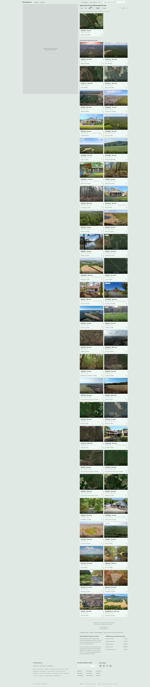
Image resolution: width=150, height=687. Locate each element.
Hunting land (58, 671)
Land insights (80, 675)
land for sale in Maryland (93, 652)
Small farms (66, 673)
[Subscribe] (95, 665)
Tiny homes (35, 675)
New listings (104, 683)
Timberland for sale (84, 632)
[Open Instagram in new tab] (103, 665)
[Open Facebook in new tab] (100, 665)
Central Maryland (98, 632)
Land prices (98, 671)
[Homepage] (26, 2)
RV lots (61, 673)
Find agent (42, 2)
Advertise (79, 671)
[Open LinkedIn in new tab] (110, 665)
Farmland (67, 669)
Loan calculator (89, 675)
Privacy (115, 683)
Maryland (91, 632)
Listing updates (103, 628)
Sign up (95, 2)
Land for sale (36, 665)
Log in (91, 2)
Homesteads (35, 671)
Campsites (47, 669)
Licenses (108, 683)
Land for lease (42, 665)
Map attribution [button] (44, 683)
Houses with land (51, 671)
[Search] (126, 2)
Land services (89, 673)
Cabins (42, 669)
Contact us (98, 675)
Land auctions (50, 665)
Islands (63, 671)
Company (98, 673)
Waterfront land (57, 675)
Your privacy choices (86, 683)
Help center (79, 673)
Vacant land (41, 675)
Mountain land (43, 673)
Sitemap (99, 683)
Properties (36, 2)
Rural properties (55, 673)
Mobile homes (36, 673)
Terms (112, 683)
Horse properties (42, 671)
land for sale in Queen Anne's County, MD (92, 11)
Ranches (49, 673)
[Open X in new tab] (107, 665)
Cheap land (52, 669)
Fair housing (93, 683)
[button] (82, 26)
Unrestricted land (49, 675)
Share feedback (102, 662)
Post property (84, 2)
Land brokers (89, 671)
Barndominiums (36, 669)
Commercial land (60, 669)
